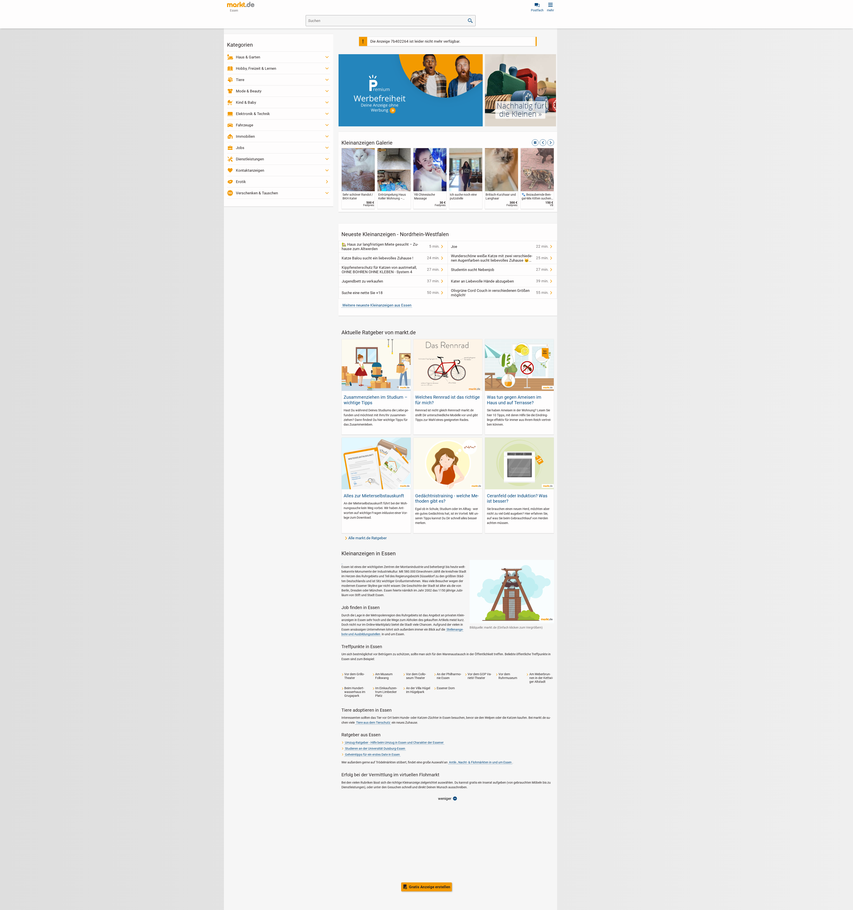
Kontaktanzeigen (250, 170)
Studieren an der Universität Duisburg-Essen (375, 748)
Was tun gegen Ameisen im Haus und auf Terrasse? (514, 399)
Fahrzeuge (244, 125)
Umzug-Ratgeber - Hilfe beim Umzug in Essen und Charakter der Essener (394, 742)
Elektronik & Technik (253, 114)
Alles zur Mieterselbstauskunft (374, 495)
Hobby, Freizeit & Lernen (256, 68)
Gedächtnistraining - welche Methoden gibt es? (447, 498)
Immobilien (245, 136)
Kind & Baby (246, 102)
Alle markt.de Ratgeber (367, 538)
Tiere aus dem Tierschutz (373, 722)
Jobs (240, 147)
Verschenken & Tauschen (257, 193)
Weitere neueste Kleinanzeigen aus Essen (376, 305)
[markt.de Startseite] (240, 4)
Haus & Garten (248, 57)
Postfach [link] (537, 10)
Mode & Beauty (248, 91)
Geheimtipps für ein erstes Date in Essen (372, 754)
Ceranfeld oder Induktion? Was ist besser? (517, 498)
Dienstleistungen (250, 159)
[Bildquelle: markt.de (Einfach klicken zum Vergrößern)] (342, 562)
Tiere (240, 80)
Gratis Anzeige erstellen (429, 887)
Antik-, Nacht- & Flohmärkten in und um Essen (480, 762)
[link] (358, 178)
